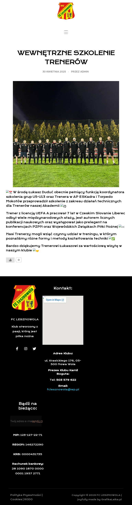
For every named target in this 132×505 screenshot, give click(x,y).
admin (84, 71)
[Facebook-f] (17, 348)
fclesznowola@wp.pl (63, 389)
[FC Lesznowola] (66, 11)
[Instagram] (26, 348)
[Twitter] (34, 348)
